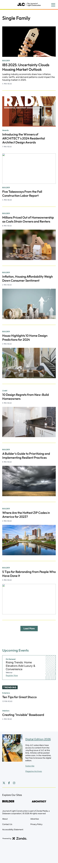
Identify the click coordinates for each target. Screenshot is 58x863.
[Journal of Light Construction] (29, 4)
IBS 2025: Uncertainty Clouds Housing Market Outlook (25, 67)
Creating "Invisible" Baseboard (23, 715)
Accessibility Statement (12, 829)
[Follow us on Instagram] (14, 783)
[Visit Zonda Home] (14, 838)
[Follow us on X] (4, 783)
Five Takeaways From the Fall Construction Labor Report (22, 194)
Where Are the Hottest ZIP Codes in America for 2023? (26, 515)
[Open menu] (53, 5)
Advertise (34, 819)
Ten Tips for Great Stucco (19, 697)
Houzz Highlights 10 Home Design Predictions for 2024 (24, 338)
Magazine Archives (33, 771)
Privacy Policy (36, 824)
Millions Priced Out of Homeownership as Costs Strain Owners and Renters (28, 219)
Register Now (12, 675)
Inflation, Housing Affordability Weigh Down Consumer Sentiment (27, 278)
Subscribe (29, 766)
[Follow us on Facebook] (9, 783)
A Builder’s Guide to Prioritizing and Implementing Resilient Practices (26, 456)
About (5, 819)
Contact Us (7, 824)
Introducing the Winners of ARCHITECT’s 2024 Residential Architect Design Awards (23, 138)
